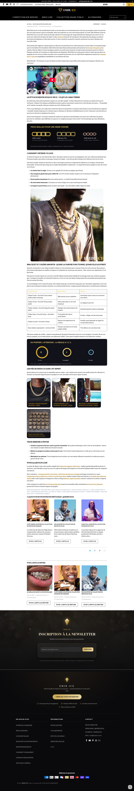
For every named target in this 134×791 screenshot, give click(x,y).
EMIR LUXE (47, 17)
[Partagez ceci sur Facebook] (95, 551)
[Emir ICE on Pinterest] (10, 4)
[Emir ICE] (67, 10)
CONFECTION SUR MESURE (25, 17)
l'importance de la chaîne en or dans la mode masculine (46, 476)
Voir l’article (35, 541)
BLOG (58, 4)
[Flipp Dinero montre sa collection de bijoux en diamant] (67, 578)
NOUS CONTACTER (91, 725)
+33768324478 (26, 4)
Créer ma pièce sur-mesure (67, 697)
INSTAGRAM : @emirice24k (94, 728)
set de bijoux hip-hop (53, 484)
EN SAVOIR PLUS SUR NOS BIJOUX (27, 741)
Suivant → (104, 24)
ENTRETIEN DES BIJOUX (23, 747)
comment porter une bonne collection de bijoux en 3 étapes (59, 474)
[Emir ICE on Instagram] (14, 4)
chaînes (60, 37)
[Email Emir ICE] (17, 4)
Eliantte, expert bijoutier (72, 478)
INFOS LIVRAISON (22, 730)
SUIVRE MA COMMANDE (24, 725)
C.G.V (52, 747)
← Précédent (96, 24)
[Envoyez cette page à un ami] (105, 551)
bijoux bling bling (94, 48)
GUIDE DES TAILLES (44, 4)
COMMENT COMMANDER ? (25, 752)
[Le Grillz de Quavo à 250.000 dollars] (39, 578)
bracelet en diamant (95, 484)
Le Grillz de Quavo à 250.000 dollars (39, 592)
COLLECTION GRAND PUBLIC (71, 17)
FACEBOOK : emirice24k (93, 732)
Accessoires (95, 17)
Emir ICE (25, 783)
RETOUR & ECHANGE (57, 736)
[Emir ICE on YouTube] (7, 4)
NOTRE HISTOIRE (56, 725)
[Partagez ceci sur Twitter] (90, 551)
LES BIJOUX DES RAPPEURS (24, 757)
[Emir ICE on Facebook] (3, 4)
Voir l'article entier (39, 603)
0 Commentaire (57, 26)
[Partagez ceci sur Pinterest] (100, 551)
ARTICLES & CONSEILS (23, 763)
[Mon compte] (124, 4)
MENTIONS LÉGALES (57, 741)
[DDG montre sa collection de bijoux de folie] (94, 578)
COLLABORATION (56, 730)
